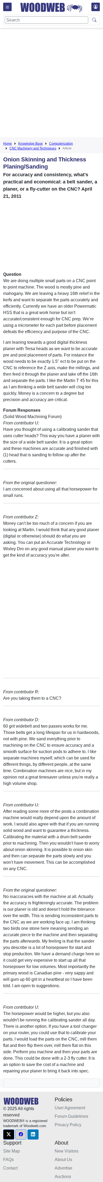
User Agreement (70, 1108)
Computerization (61, 143)
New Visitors (66, 1151)
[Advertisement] (51, 83)
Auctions (63, 1176)
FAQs (8, 1159)
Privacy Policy (68, 1125)
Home (7, 143)
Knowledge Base (30, 143)
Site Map (11, 1151)
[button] (8, 1134)
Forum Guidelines (71, 1116)
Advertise (63, 1168)
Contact (10, 1168)
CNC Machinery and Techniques (33, 148)
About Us (63, 1159)
